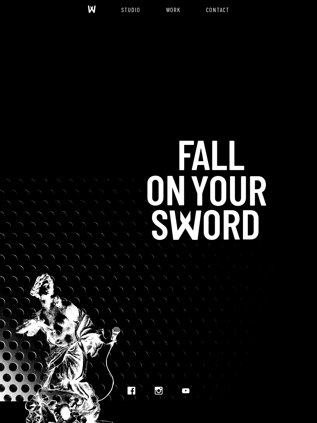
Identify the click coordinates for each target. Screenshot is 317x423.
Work (173, 9)
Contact (217, 9)
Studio (130, 9)
